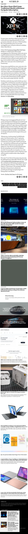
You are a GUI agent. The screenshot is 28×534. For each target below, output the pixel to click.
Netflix (2, 126)
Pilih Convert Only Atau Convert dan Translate (11, 359)
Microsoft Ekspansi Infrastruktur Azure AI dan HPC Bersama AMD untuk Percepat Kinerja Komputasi (13, 224)
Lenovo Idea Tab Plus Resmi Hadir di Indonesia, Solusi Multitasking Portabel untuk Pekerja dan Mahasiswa (13, 493)
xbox (17, 185)
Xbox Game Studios (22, 187)
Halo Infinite (11, 96)
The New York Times (10, 174)
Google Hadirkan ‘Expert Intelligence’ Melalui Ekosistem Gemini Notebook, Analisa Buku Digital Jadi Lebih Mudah (14, 460)
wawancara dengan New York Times (16, 50)
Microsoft (5, 185)
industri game (23, 183)
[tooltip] (17, 14)
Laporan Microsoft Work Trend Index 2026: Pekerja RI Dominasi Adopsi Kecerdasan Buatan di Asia (14, 290)
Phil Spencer (12, 185)
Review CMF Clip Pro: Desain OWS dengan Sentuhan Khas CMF (13, 393)
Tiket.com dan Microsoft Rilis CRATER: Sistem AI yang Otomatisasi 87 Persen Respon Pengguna (12, 257)
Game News (3, 4)
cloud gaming (5, 183)
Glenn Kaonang (4, 12)
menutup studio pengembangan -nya (14, 161)
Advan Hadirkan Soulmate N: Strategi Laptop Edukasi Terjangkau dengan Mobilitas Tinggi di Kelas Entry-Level (14, 426)
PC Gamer (19, 174)
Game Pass (12, 183)
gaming (17, 183)
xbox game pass (23, 185)
